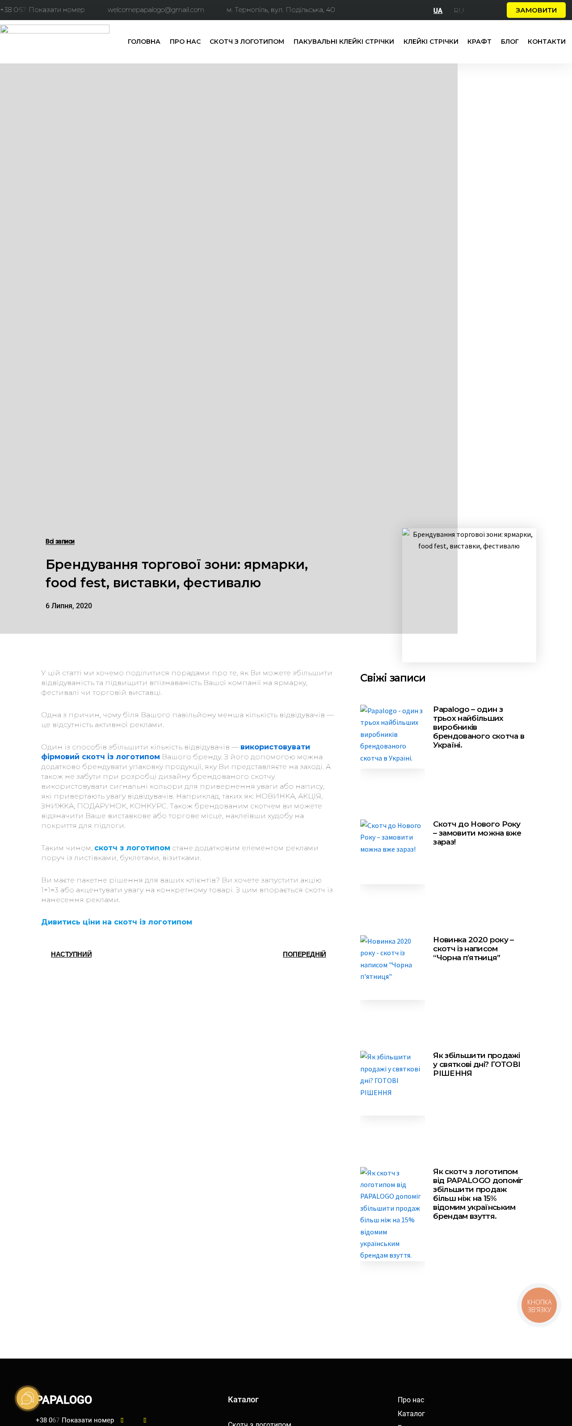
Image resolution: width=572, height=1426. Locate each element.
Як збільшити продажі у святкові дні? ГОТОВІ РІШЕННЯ (476, 1064)
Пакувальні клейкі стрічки (344, 42)
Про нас (185, 42)
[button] (536, 10)
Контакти (547, 42)
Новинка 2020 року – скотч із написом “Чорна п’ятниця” (473, 948)
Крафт (479, 42)
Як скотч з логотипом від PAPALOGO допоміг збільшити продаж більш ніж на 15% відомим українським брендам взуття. (478, 1194)
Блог (510, 42)
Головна (144, 42)
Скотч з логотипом (247, 42)
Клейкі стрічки (431, 42)
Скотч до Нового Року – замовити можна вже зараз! (477, 833)
